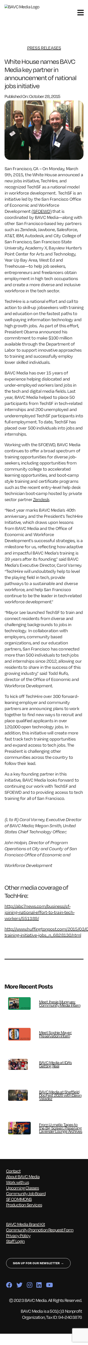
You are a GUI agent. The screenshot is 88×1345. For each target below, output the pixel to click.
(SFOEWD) (41, 211)
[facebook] (9, 1285)
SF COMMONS (19, 1199)
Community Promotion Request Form (39, 1229)
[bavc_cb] (24, 6)
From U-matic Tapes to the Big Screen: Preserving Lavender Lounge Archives (60, 1128)
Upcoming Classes (22, 1187)
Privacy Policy (18, 1235)
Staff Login (15, 1241)
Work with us (17, 1182)
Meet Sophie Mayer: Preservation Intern (55, 1034)
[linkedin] (39, 1285)
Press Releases (44, 48)
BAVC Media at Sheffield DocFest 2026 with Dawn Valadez (60, 1095)
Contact (13, 1170)
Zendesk (41, 499)
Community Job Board (26, 1193)
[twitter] (19, 1285)
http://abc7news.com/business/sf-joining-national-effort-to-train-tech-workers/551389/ (39, 912)
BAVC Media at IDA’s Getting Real (55, 1064)
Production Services (24, 1204)
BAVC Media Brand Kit (25, 1224)
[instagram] (29, 1285)
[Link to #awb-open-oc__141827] (80, 12)
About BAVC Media (23, 1176)
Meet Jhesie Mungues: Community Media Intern (59, 1003)
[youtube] (49, 1285)
